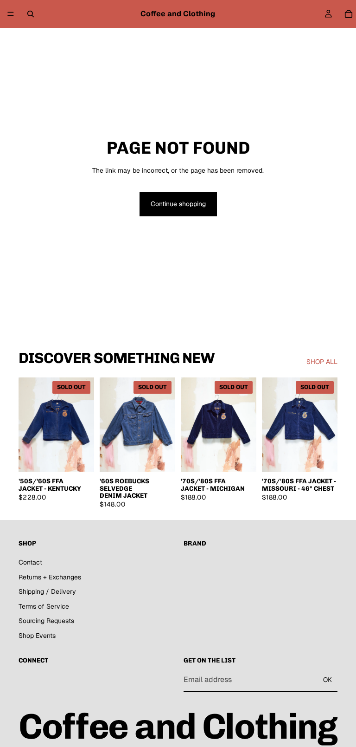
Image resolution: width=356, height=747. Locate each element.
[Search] (30, 14)
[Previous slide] (29, 425)
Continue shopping (178, 204)
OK (327, 680)
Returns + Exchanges (50, 576)
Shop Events (37, 635)
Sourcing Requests (46, 621)
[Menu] (10, 14)
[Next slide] (84, 425)
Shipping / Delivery (47, 591)
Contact (30, 562)
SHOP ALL (321, 361)
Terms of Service (44, 606)
